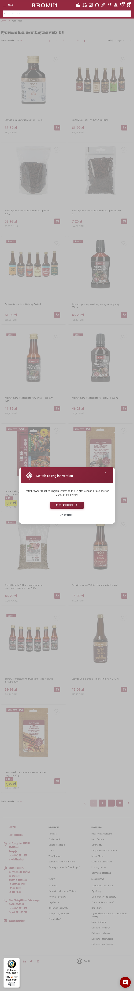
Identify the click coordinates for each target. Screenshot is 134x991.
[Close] (105, 472)
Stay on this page (67, 514)
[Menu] (18, 960)
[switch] (11, 984)
